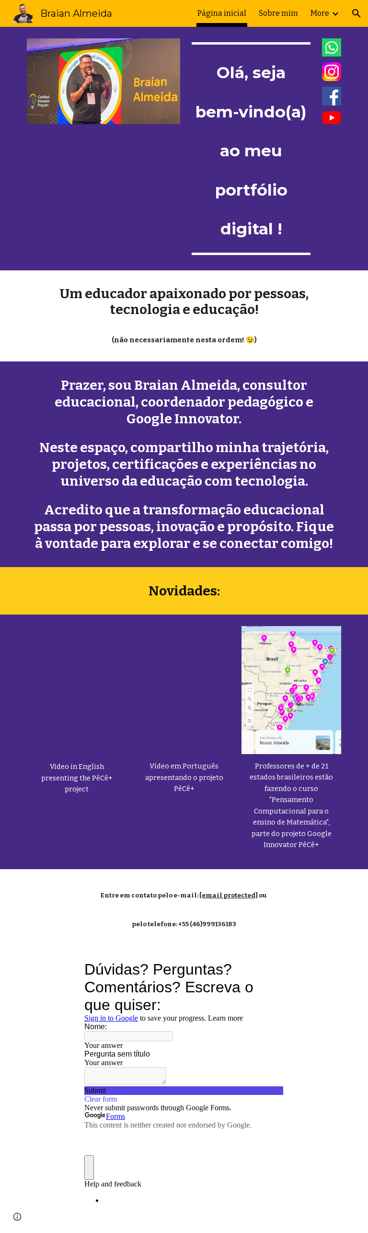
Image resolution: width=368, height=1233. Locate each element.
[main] (251, 148)
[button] (356, 13)
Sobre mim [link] (278, 13)
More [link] (319, 13)
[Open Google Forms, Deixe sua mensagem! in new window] (269, 969)
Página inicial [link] (221, 13)
